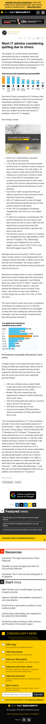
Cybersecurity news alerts (19, 666)
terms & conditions (36, 700)
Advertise (35, 714)
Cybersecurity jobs (15, 676)
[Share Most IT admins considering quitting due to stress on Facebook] (25, 38)
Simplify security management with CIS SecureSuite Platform (20, 567)
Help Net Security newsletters (18, 2)
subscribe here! (34, 7)
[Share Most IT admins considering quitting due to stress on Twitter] (29, 38)
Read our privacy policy (15, 714)
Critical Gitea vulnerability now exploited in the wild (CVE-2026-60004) (21, 614)
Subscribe (38, 695)
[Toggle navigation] (43, 13)
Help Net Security (14, 32)
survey (17, 482)
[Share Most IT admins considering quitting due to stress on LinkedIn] (34, 38)
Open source (12, 685)
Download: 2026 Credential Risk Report (18, 538)
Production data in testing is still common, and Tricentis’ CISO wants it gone (21, 622)
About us (28, 714)
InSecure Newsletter (16, 659)
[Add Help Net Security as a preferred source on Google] (42, 38)
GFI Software (8, 482)
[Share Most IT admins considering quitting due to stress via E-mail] (38, 38)
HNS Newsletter (14, 652)
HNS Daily (11, 644)
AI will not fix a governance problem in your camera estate (22, 530)
